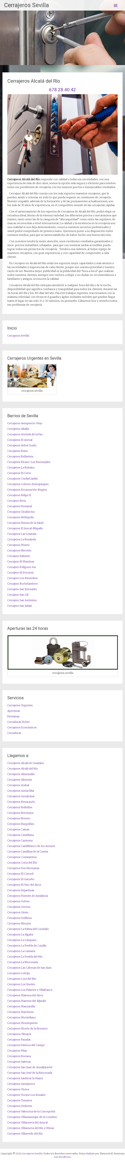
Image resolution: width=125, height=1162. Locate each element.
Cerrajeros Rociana (19, 1056)
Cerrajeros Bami (17, 451)
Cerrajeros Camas (18, 829)
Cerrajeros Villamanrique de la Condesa (32, 1117)
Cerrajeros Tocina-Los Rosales (26, 1094)
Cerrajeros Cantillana (20, 835)
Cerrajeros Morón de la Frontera (27, 1028)
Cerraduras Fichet (18, 721)
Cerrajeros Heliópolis (20, 517)
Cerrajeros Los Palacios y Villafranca (29, 989)
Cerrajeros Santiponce (21, 1083)
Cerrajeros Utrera (18, 1089)
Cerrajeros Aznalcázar (21, 796)
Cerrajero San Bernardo (22, 589)
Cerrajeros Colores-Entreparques (28, 484)
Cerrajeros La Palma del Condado (28, 929)
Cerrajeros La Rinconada (22, 962)
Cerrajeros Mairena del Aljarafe (26, 1000)
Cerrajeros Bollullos (19, 807)
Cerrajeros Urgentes (20, 705)
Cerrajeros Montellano (21, 1017)
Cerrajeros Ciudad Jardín (22, 478)
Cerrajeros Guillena (19, 917)
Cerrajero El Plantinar (20, 561)
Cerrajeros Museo (18, 545)
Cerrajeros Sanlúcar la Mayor (25, 1078)
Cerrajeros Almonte (19, 779)
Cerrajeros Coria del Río (22, 862)
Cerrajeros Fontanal (19, 506)
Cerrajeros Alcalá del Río (22, 768)
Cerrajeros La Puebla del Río (24, 956)
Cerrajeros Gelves (18, 901)
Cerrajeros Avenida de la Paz (25, 434)
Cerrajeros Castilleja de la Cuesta (27, 851)
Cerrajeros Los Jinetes (21, 984)
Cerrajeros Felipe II (19, 495)
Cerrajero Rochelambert (22, 583)
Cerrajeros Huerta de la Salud (25, 522)
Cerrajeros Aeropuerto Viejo (24, 423)
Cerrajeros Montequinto (22, 1023)
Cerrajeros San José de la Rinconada (29, 1072)
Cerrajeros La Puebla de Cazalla (26, 945)
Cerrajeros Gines (17, 912)
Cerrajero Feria (16, 500)
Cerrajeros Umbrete (19, 1106)
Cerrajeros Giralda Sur (21, 511)
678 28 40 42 (62, 89)
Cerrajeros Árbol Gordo (21, 445)
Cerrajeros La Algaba (20, 934)
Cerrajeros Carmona (20, 840)
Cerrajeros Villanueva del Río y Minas (30, 1128)
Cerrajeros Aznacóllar (20, 790)
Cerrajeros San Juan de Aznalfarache (30, 1067)
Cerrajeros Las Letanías (21, 533)
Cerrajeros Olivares (19, 1034)
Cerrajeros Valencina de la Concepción (31, 1111)
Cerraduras (14, 733)
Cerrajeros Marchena (20, 1011)
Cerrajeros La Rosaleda (21, 539)
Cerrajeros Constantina (21, 857)
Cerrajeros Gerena (18, 906)
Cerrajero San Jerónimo (22, 600)
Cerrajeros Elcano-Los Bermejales (28, 462)
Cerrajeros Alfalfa (18, 428)
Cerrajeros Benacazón (21, 801)
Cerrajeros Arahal (18, 785)
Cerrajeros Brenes (18, 818)
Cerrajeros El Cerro (19, 473)
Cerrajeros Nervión (19, 550)
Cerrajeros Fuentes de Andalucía (27, 895)
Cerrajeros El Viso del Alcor (24, 884)
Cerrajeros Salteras (19, 1061)
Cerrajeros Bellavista (20, 456)
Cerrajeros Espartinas (20, 890)
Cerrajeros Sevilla (26, 5)
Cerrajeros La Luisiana (21, 951)
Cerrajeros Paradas (19, 1039)
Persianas (13, 716)
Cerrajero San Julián (19, 605)
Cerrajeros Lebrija (18, 973)
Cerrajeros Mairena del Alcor (25, 995)
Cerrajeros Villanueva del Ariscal (27, 1122)
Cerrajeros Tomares (19, 1100)
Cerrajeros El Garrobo (20, 879)
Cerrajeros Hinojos (19, 923)
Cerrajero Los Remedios (22, 578)
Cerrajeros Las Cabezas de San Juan (29, 967)
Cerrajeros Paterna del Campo (26, 1045)
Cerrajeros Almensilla (21, 774)
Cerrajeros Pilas (17, 1050)
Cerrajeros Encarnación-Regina (27, 489)
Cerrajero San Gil (17, 594)
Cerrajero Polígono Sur (21, 567)
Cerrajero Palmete (18, 556)
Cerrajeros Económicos (22, 727)
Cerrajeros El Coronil (20, 873)
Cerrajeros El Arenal (19, 439)
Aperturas (13, 710)
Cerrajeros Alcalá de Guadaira (25, 763)
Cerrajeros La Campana (21, 940)
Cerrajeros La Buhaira (20, 467)
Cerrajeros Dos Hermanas (23, 868)
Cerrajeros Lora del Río (21, 978)
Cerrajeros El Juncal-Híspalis (25, 528)
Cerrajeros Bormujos (20, 812)
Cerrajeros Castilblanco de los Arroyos (31, 846)
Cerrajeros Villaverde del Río (25, 1133)
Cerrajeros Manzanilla (21, 1006)
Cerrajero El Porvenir (20, 572)
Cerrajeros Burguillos (20, 823)
